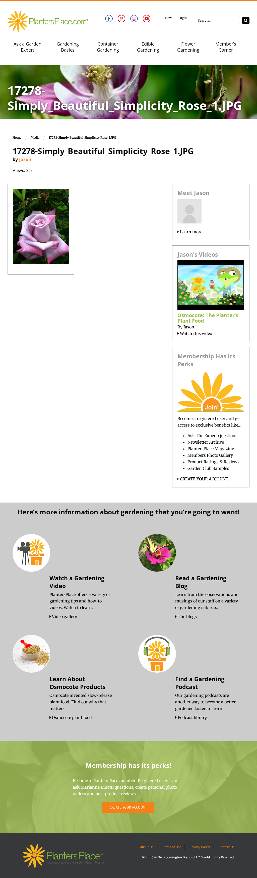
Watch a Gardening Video (76, 582)
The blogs (187, 616)
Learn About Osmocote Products (77, 683)
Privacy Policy (199, 847)
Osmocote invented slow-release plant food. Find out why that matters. (80, 702)
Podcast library (192, 717)
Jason (25, 159)
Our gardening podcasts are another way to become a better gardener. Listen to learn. (205, 702)
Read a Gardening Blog (200, 582)
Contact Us (226, 847)
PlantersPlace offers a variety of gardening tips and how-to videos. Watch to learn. (79, 601)
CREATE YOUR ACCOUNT (203, 478)
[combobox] (217, 20)
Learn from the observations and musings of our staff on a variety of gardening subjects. (207, 601)
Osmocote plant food (71, 717)
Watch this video (195, 333)
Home (17, 137)
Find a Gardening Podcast (199, 683)
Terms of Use (171, 847)
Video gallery (64, 616)
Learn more (190, 231)
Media (35, 137)
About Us (146, 847)
